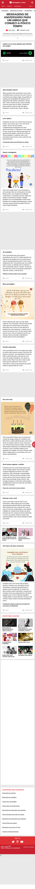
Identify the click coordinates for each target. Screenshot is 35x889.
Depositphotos (16, 848)
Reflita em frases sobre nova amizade (15, 273)
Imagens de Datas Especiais (10, 831)
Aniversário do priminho (9, 793)
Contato (26, 847)
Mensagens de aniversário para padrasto (14, 810)
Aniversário (28, 10)
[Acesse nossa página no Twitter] (13, 841)
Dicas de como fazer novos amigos (14, 488)
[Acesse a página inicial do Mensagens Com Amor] (17, 2)
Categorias (4, 10)
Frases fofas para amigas (9, 823)
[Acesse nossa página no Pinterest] (17, 841)
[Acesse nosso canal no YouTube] (21, 841)
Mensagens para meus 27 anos (11, 827)
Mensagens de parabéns (9, 797)
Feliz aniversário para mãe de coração (13, 814)
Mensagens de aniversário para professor (14, 818)
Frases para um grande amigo (11, 806)
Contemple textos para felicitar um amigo (16, 142)
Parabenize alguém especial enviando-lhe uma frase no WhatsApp (16, 605)
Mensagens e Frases (16, 10)
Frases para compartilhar (9, 801)
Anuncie (31, 847)
